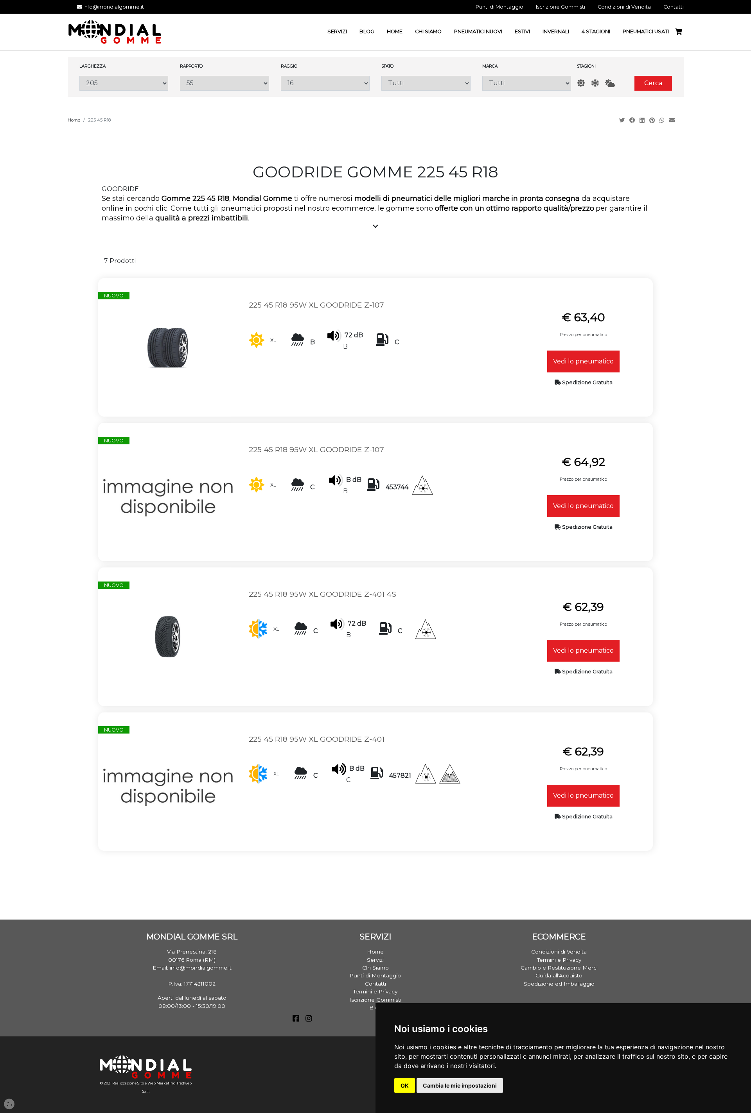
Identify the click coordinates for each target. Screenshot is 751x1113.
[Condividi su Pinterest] (652, 120)
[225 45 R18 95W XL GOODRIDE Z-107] (167, 347)
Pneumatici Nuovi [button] (478, 31)
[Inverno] (594, 83)
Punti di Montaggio (375, 975)
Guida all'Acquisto (558, 975)
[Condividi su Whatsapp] (662, 120)
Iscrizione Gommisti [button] (560, 7)
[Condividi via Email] (672, 120)
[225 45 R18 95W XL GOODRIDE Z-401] (167, 781)
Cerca (653, 83)
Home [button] (394, 31)
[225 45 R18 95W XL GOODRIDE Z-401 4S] (167, 636)
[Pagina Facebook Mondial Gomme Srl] (296, 1019)
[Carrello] (681, 32)
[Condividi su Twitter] (622, 120)
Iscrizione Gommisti (375, 1000)
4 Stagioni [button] (596, 31)
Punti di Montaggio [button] (499, 7)
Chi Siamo (375, 967)
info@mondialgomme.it (113, 7)
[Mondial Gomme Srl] (114, 31)
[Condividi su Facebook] (632, 120)
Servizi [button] (337, 31)
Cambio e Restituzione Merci (559, 967)
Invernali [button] (556, 31)
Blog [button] (366, 31)
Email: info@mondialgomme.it (192, 967)
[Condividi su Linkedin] (643, 120)
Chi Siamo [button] (428, 31)
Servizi (375, 960)
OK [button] (405, 1085)
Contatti (375, 984)
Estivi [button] (522, 31)
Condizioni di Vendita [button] (624, 7)
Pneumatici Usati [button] (646, 31)
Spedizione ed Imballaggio (559, 984)
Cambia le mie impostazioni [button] (460, 1085)
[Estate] (581, 83)
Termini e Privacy (375, 991)
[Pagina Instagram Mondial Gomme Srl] (308, 1019)
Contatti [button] (673, 7)
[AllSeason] (610, 83)
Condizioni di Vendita (559, 951)
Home (74, 120)
